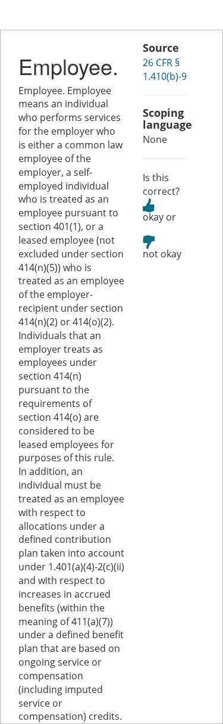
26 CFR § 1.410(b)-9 (165, 69)
